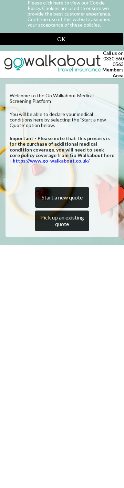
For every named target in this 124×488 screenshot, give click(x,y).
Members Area (113, 72)
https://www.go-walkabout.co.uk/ (51, 161)
